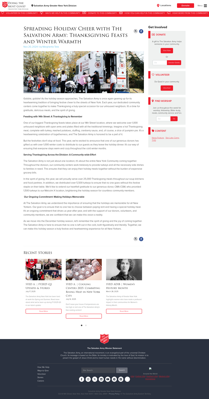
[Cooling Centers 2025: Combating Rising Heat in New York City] (84, 269)
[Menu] (202, 5)
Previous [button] (24, 290)
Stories (40, 377)
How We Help (43, 367)
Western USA (164, 376)
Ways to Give (43, 370)
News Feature (158, 138)
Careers (40, 381)
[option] (43, 286)
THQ (154, 140)
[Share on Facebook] (141, 31)
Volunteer (167, 88)
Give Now (167, 50)
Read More (43, 311)
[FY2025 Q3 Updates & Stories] (44, 269)
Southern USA (152, 376)
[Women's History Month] (124, 269)
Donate (186, 5)
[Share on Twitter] (136, 31)
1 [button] (81, 325)
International (150, 379)
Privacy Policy (114, 394)
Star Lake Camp (172, 138)
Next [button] (143, 290)
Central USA (140, 376)
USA (132, 376)
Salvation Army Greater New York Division (54, 5)
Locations (165, 5)
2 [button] (85, 325)
